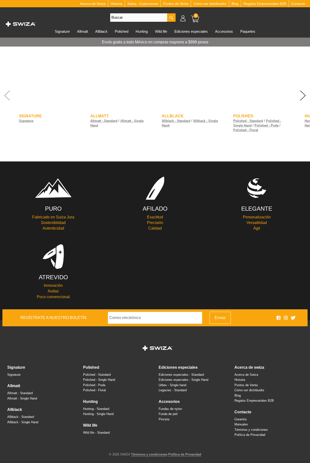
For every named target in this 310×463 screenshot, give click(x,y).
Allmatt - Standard (103, 121)
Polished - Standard (248, 121)
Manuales (241, 424)
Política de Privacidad (249, 435)
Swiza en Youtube (300, 317)
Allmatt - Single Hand (22, 398)
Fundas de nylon (170, 409)
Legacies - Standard (173, 390)
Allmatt (82, 31)
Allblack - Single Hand (22, 422)
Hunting (142, 31)
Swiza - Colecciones (142, 4)
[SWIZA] (20, 23)
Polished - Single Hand (99, 380)
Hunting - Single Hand (98, 414)
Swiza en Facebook (278, 317)
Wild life (161, 31)
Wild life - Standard (96, 432)
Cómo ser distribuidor (210, 4)
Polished (121, 31)
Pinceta (164, 419)
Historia (116, 4)
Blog (235, 4)
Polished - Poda (267, 125)
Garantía (240, 419)
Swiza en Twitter (293, 317)
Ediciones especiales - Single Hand (183, 380)
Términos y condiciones (251, 429)
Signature (62, 31)
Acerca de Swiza (93, 4)
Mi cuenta (185, 18)
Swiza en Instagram (285, 317)
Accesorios (224, 31)
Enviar (220, 318)
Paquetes (247, 31)
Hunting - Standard (96, 409)
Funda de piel (168, 414)
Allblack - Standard (176, 121)
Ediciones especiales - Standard (181, 374)
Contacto (298, 4)
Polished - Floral (245, 130)
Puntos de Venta (175, 4)
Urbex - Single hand (172, 385)
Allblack (101, 31)
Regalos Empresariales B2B (264, 4)
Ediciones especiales (191, 31)
